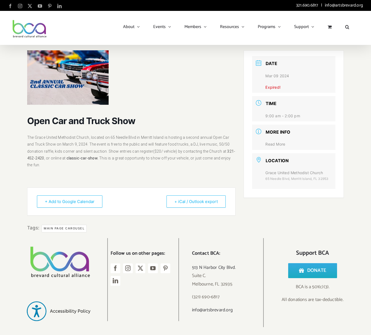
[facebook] (115, 268)
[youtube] (153, 268)
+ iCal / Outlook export (196, 201)
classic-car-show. (81, 158)
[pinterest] (165, 268)
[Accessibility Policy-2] (58, 292)
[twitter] (140, 268)
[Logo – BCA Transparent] (58, 240)
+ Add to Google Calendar (70, 201)
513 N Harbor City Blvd (213, 267)
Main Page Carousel (64, 228)
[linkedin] (115, 281)
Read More (275, 144)
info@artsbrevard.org (343, 5)
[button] (347, 25)
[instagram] (128, 268)
